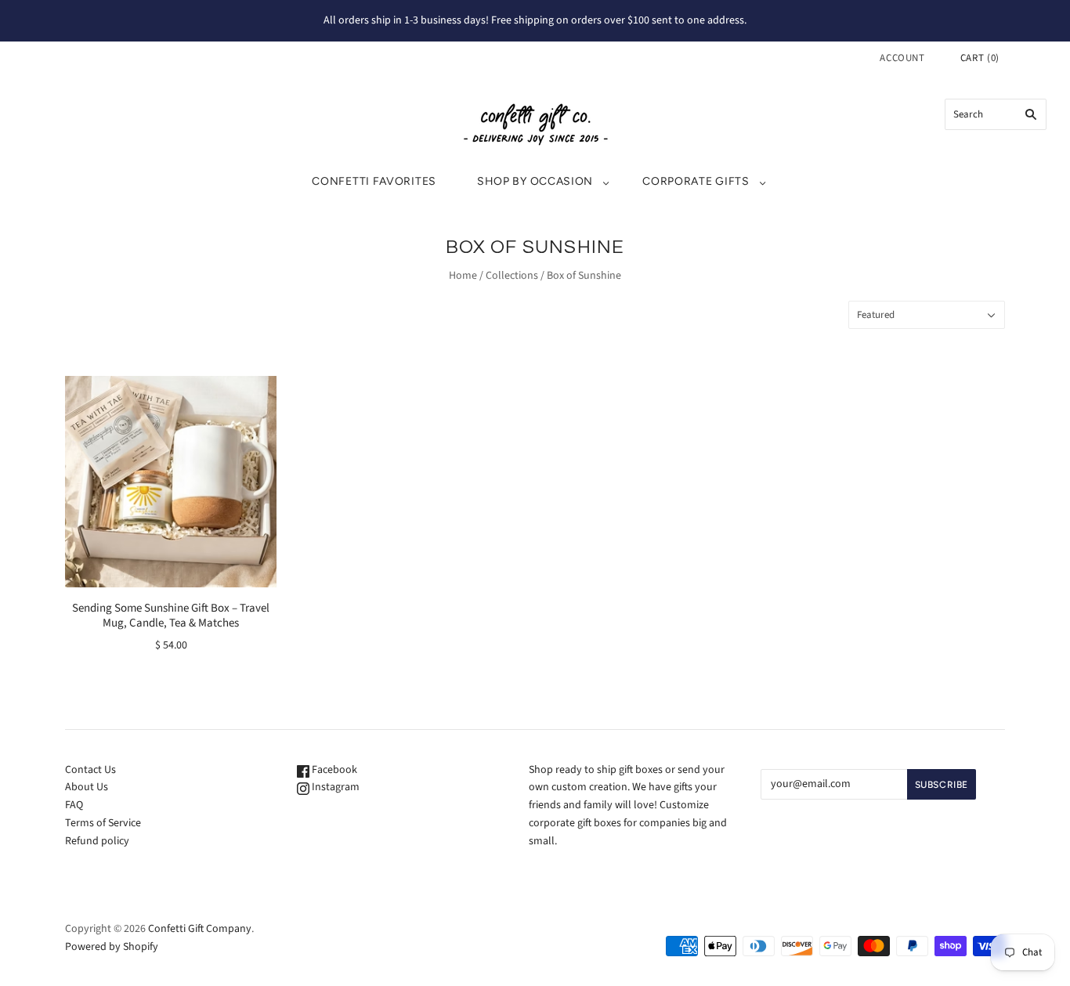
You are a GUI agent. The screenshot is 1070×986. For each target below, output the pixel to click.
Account (902, 58)
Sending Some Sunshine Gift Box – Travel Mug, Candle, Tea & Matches (170, 615)
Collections (512, 276)
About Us (86, 787)
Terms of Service (103, 823)
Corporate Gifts (696, 181)
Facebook (333, 770)
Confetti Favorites (374, 181)
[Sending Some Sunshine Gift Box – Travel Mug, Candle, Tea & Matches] (171, 481)
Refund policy (97, 841)
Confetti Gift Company (199, 929)
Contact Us (90, 770)
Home (463, 276)
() (980, 58)
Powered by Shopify (111, 947)
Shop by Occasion (535, 181)
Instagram (334, 787)
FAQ (74, 805)
